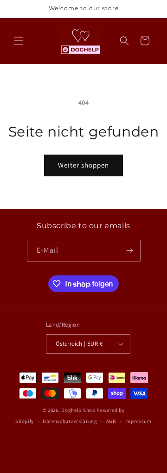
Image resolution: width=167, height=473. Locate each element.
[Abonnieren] (130, 250)
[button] (18, 41)
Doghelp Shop (78, 410)
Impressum (137, 421)
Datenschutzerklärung (70, 421)
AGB (111, 421)
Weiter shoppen (83, 165)
